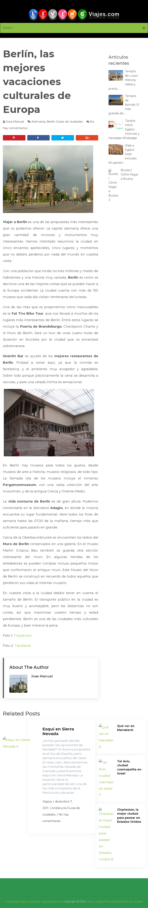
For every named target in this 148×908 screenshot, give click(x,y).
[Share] (38, 137)
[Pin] (14, 137)
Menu (7, 28)
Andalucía (59, 808)
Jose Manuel (15, 121)
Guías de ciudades (69, 121)
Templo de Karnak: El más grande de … (123, 104)
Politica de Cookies (131, 901)
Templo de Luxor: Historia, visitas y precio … (123, 80)
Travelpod (22, 646)
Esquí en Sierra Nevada (58, 731)
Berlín (51, 121)
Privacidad (110, 901)
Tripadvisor (23, 636)
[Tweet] (62, 137)
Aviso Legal (94, 901)
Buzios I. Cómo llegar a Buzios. (129, 174)
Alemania (38, 121)
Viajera (47, 801)
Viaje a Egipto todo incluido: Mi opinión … (122, 154)
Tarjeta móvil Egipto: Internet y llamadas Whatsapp (124, 129)
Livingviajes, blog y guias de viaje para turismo (34, 901)
